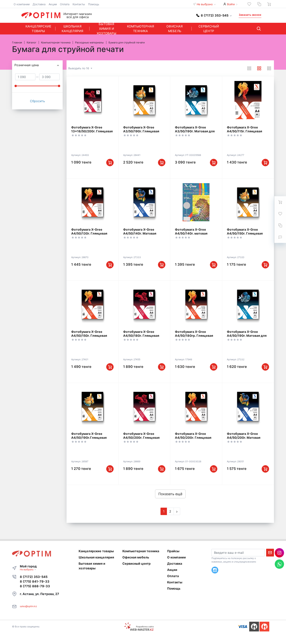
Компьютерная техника (140, 28)
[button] (214, 15)
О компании (22, 4)
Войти (231, 4)
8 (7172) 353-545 (33, 577)
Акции (53, 4)
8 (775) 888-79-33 (35, 586)
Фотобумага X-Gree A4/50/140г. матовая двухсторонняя (191, 233)
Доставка (39, 4)
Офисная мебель (174, 28)
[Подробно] (269, 68)
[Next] (177, 511)
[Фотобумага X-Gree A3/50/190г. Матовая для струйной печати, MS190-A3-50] (196, 100)
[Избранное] (249, 4)
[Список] (249, 68)
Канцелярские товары (38, 28)
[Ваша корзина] (269, 4)
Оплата (64, 4)
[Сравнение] (259, 4)
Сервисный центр (208, 28)
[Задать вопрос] (280, 237)
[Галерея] (259, 68)
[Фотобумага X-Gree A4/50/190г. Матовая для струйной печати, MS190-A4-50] (248, 304)
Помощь (93, 4)
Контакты (79, 4)
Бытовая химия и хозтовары (106, 28)
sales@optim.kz (28, 606)
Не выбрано (205, 4)
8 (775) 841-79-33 (34, 581)
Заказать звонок (250, 14)
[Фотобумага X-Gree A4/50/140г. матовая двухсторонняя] (196, 202)
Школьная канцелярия (72, 28)
